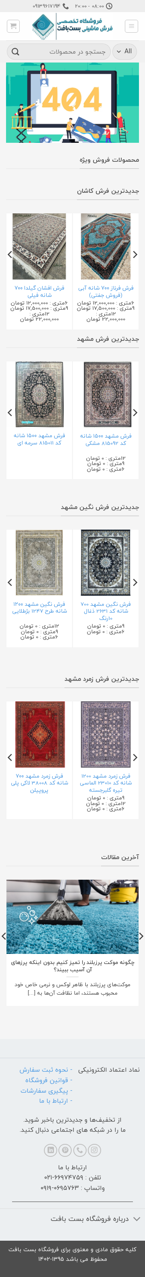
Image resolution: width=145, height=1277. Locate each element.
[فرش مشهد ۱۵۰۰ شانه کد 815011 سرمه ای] (39, 394)
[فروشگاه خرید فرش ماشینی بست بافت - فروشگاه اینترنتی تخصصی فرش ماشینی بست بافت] (72, 26)
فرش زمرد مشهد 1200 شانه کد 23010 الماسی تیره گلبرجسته (106, 783)
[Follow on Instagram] (94, 1150)
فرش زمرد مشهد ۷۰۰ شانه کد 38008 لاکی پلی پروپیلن (39, 783)
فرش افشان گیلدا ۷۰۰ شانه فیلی (39, 291)
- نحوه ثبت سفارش (45, 1069)
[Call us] (80, 1150)
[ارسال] (16, 51)
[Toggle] (137, 1219)
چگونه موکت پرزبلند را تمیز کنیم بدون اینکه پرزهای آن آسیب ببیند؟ (73, 966)
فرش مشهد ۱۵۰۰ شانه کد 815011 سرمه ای (39, 439)
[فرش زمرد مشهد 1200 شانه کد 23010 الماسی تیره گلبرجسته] (106, 734)
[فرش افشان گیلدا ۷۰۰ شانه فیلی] (39, 246)
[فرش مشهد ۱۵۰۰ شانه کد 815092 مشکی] (106, 394)
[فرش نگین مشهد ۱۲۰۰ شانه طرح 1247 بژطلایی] (39, 563)
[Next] (10, 270)
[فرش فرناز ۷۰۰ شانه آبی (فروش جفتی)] (106, 246)
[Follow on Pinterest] (65, 1150)
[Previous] (134, 270)
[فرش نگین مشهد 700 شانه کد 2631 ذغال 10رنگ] (106, 563)
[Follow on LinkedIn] (50, 1150)
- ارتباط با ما (55, 1100)
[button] (131, 26)
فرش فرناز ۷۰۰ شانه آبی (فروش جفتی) (106, 291)
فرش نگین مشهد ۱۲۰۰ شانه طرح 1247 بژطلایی (39, 608)
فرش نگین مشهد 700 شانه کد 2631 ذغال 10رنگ (106, 611)
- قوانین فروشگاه (48, 1080)
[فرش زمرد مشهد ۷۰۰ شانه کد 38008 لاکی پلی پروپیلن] (39, 734)
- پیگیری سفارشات (46, 1090)
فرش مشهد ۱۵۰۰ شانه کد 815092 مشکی (106, 439)
